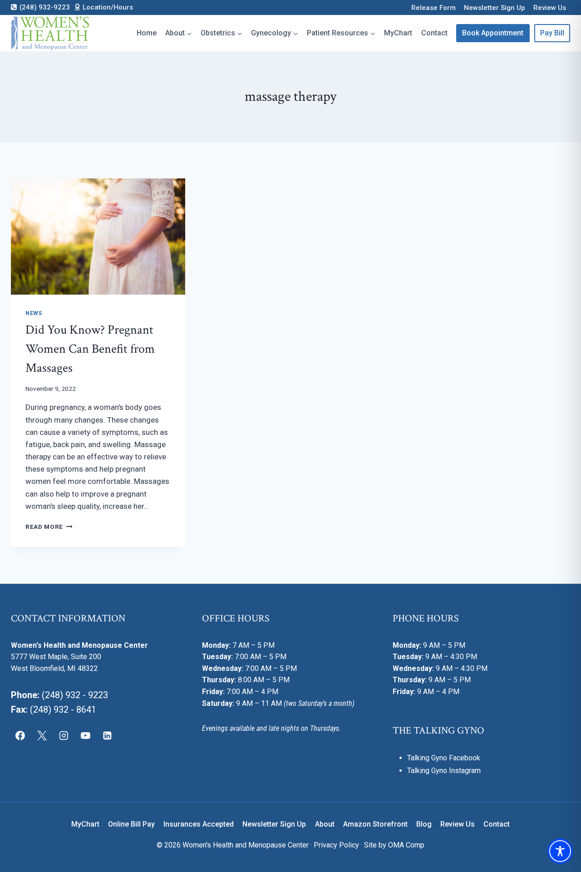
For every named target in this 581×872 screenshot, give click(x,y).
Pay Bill (552, 33)
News (33, 313)
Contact (434, 33)
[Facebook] (20, 735)
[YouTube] (85, 735)
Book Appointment (492, 33)
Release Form (433, 8)
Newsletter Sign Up (494, 8)
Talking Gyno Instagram (444, 770)
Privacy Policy (336, 845)
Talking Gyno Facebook (443, 758)
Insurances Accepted (198, 824)
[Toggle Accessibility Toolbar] (560, 851)
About (325, 824)
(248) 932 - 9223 (75, 695)
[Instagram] (64, 735)
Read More (49, 526)
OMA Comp (406, 845)
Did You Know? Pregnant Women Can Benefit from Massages (90, 348)
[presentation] (98, 236)
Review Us (549, 8)
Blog (424, 824)
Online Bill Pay (131, 824)
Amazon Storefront (375, 824)
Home (147, 33)
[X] (42, 735)
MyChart (398, 33)
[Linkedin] (107, 735)
